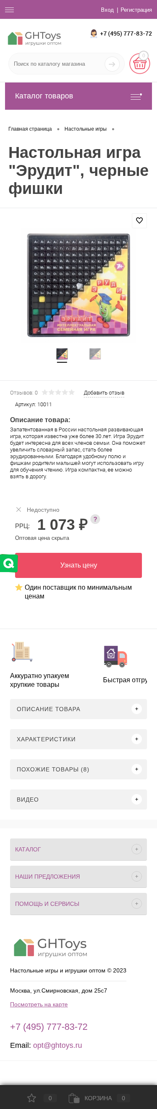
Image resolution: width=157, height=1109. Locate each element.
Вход (107, 10)
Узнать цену (78, 565)
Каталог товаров (44, 96)
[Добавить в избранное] (139, 220)
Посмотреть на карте (39, 1004)
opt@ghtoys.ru (57, 1045)
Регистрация (136, 10)
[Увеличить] (78, 285)
